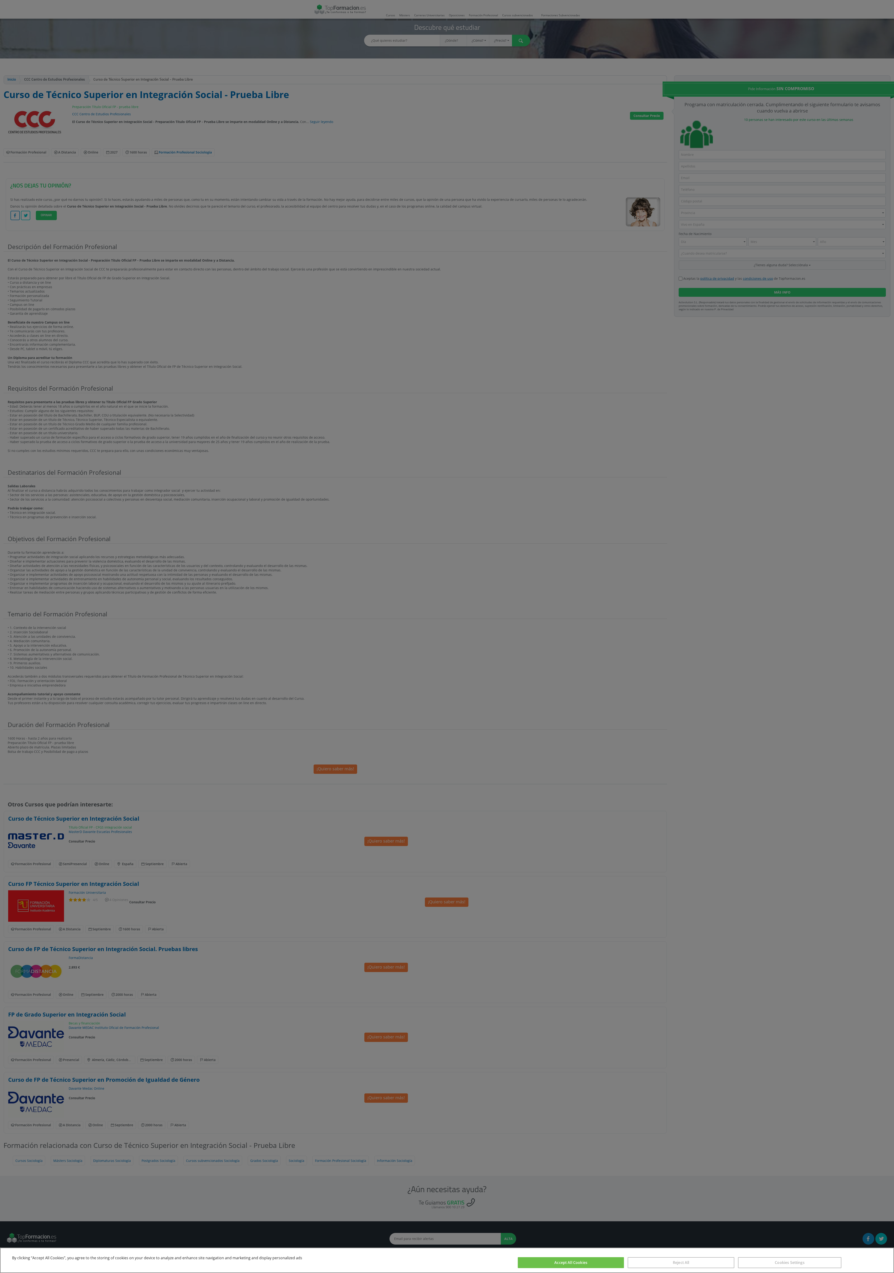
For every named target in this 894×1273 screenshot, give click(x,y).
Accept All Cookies (570, 1262)
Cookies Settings (790, 1262)
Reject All (681, 1262)
